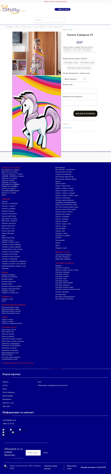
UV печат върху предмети (11, 357)
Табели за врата (7, 319)
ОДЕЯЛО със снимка (9, 182)
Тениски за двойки (8, 208)
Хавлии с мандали (62, 219)
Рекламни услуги (9, 327)
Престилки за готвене (9, 218)
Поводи (5, 272)
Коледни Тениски (8, 211)
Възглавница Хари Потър (65, 177)
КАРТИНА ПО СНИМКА (11, 184)
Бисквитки (7, 399)
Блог (40, 382)
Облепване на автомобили (11, 345)
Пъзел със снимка (8, 180)
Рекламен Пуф (61, 294)
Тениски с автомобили (10, 203)
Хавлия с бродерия (62, 292)
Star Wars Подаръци (63, 257)
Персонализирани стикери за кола (14, 266)
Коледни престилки (9, 281)
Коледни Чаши (7, 284)
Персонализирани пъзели (11, 313)
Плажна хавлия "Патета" (64, 212)
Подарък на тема (63, 252)
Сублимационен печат (10, 359)
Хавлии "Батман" (62, 221)
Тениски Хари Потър (9, 213)
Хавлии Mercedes (8, 233)
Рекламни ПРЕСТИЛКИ (64, 283)
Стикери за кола (7, 240)
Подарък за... (7, 296)
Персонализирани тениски (11, 311)
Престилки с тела (8, 228)
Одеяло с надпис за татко (64, 190)
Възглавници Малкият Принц (66, 179)
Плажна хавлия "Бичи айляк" (66, 209)
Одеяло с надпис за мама (64, 188)
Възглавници (60, 167)
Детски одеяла (26, 27)
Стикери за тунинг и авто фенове (14, 263)
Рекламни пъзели (62, 281)
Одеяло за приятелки (63, 198)
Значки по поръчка (62, 268)
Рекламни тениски (62, 274)
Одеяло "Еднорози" (40, 27)
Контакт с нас (8, 403)
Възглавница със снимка (10, 170)
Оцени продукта (67, 127)
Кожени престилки (8, 226)
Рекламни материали (65, 263)
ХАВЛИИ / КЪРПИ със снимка (13, 176)
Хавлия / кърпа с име (63, 224)
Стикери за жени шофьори (11, 244)
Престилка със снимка (10, 172)
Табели (5, 317)
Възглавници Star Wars (64, 172)
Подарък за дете (61, 248)
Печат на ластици (8, 334)
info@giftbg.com (9, 420)
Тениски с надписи (9, 206)
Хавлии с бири (61, 226)
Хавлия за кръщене (62, 216)
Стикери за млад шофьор (11, 251)
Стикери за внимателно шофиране (14, 261)
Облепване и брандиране (11, 343)
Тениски (5, 201)
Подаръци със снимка (11, 168)
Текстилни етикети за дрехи (12, 339)
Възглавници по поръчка (64, 299)
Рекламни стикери (62, 276)
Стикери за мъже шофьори (11, 247)
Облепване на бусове (9, 348)
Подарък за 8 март (8, 290)
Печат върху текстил (9, 329)
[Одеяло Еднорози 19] (36, 75)
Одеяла (17, 27)
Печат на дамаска (8, 336)
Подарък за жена (61, 233)
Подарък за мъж (7, 299)
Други (4, 195)
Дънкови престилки (9, 223)
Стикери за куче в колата (11, 256)
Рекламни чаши (61, 278)
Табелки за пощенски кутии (12, 323)
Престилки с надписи (9, 221)
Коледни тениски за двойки (12, 286)
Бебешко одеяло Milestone (65, 200)
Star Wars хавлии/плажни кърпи (67, 207)
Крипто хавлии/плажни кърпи (66, 204)
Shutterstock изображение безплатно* (53, 385)
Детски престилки (8, 231)
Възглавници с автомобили (65, 169)
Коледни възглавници (9, 277)
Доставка (6, 406)
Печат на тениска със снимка (12, 174)
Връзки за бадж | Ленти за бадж (67, 270)
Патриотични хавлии (63, 214)
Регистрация (8, 396)
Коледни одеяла (7, 279)
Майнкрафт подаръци (63, 259)
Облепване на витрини (10, 350)
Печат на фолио (7, 355)
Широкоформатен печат (10, 353)
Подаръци (9, 27)
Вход (5, 389)
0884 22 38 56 (63, 9)
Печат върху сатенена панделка (13, 341)
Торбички (5, 268)
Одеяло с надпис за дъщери (65, 193)
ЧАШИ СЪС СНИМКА (10, 186)
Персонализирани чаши (10, 307)
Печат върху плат (8, 331)
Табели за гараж (7, 321)
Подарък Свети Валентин (11, 289)
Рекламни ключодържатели (65, 296)
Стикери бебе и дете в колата (12, 249)
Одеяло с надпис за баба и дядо (67, 195)
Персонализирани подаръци (13, 305)
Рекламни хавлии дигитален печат (68, 289)
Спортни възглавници (63, 174)
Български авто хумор (9, 254)
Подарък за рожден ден (10, 292)
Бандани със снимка (9, 193)
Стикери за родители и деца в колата (17, 363)
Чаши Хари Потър (8, 238)
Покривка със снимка (9, 178)
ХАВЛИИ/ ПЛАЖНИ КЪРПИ (66, 202)
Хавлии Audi (60, 231)
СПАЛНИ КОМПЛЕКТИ (10, 191)
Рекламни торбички (63, 285)
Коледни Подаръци (8, 275)
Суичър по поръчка (9, 188)
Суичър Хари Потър (9, 216)
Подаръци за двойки (63, 235)
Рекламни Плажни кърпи (64, 287)
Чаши (4, 236)
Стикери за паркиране (10, 259)
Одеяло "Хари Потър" (63, 186)
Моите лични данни (72, 467)
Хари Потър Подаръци (64, 255)
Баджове (58, 266)
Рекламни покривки (63, 272)
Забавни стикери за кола (10, 242)
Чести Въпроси (9, 392)
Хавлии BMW (60, 228)
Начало (5, 382)
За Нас (5, 385)
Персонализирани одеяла (11, 309)
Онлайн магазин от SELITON (93, 467)
